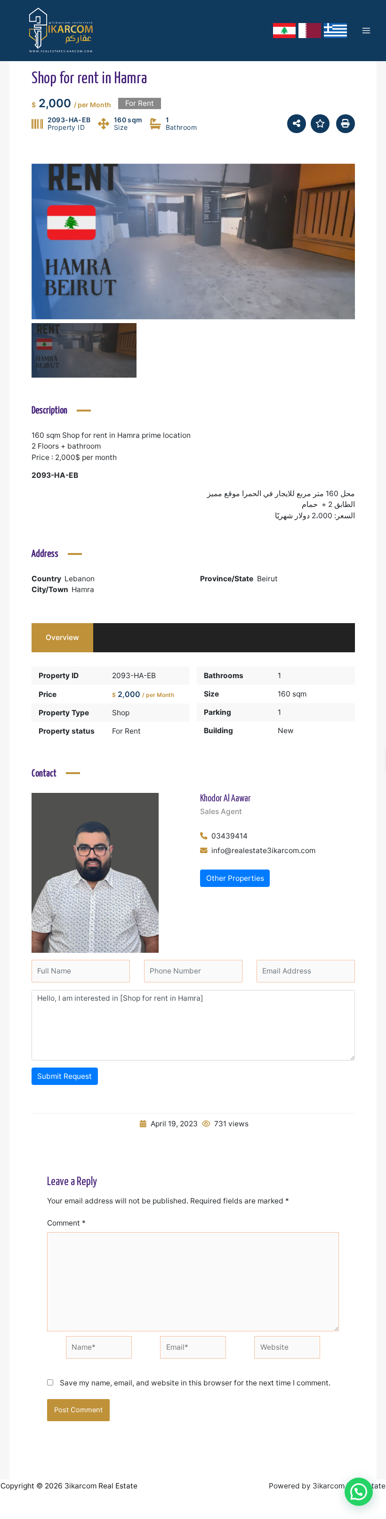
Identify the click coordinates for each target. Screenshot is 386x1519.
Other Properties (235, 878)
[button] (359, 1492)
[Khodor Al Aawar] (95, 872)
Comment (66, 1222)
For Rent (126, 731)
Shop (120, 712)
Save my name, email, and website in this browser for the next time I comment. (195, 1382)
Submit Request (64, 1076)
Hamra (83, 589)
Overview (62, 637)
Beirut (267, 578)
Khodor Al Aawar (225, 798)
